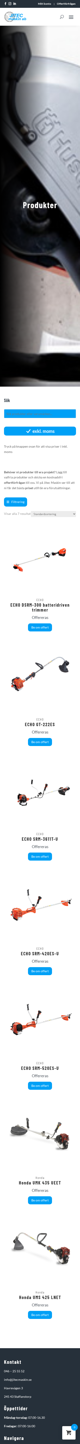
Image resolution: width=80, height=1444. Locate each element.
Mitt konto (44, 3)
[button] (15, 502)
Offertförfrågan (66, 3)
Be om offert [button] (40, 627)
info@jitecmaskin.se (18, 1379)
